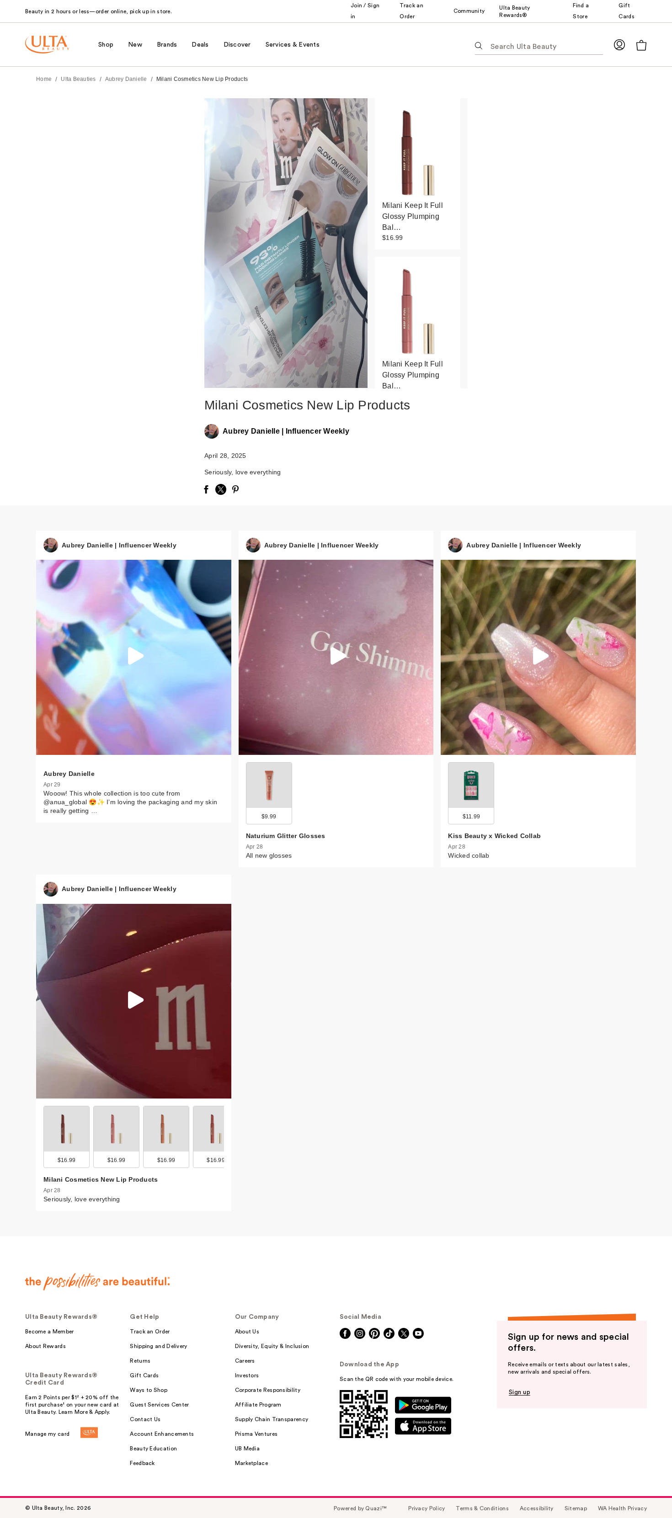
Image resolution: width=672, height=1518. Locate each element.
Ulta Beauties (78, 79)
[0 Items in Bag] (641, 45)
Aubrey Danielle (126, 79)
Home (44, 79)
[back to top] (644, 1490)
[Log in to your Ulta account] (619, 44)
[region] (417, 243)
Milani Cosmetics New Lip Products (202, 79)
